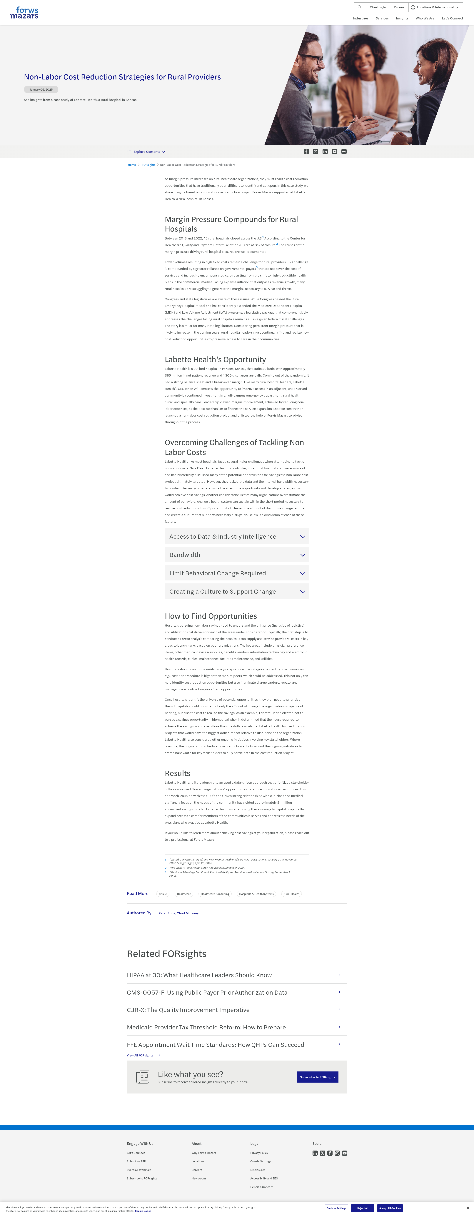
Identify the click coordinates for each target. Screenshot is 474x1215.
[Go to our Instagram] (337, 1152)
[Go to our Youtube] (344, 1152)
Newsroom (199, 1178)
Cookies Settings (336, 1208)
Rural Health (291, 894)
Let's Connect (136, 1153)
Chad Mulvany (188, 913)
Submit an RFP (136, 1161)
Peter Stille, (167, 913)
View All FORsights (140, 1055)
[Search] (360, 7)
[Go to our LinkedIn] (315, 1152)
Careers (399, 7)
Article (163, 894)
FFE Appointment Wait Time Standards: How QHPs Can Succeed (215, 1044)
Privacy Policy (259, 1153)
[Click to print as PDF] (344, 151)
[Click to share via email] (334, 151)
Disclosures (257, 1170)
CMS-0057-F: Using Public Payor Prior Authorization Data (207, 992)
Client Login (378, 7)
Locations (198, 1161)
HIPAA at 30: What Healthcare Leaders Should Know (199, 974)
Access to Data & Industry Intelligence (222, 536)
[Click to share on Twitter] (315, 151)
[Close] (468, 1208)
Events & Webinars (139, 1170)
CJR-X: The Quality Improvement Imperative (188, 1009)
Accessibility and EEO (264, 1178)
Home (132, 164)
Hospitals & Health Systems (256, 894)
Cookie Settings (260, 1161)
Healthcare (184, 894)
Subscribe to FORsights (317, 1077)
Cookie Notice (143, 1211)
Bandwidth (185, 554)
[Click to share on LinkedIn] (325, 151)
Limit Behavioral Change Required (217, 572)
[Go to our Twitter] (322, 1152)
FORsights (148, 164)
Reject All (362, 1208)
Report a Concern (261, 1187)
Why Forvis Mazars (204, 1153)
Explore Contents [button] (147, 151)
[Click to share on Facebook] (306, 151)
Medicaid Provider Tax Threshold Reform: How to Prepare (206, 1026)
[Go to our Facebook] (330, 1152)
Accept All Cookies (390, 1208)
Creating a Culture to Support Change (222, 591)
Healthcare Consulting (215, 894)
